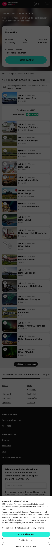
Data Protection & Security (25, 528)
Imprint (41, 528)
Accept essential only (26, 546)
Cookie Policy (7, 528)
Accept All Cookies (26, 534)
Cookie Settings (26, 540)
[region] (26, 523)
